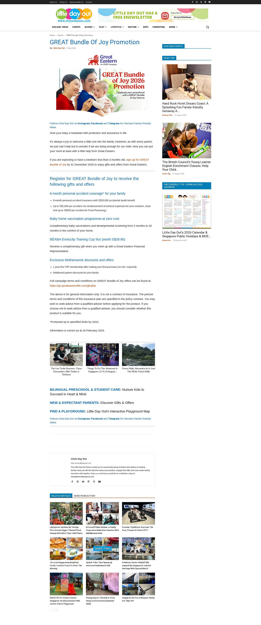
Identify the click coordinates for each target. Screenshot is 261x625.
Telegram (113, 123)
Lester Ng (166, 173)
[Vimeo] (205, 2)
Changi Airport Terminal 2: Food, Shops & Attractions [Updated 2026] (100, 601)
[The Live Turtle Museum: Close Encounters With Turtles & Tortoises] (66, 354)
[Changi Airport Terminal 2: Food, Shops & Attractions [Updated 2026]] (102, 584)
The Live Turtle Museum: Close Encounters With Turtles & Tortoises (66, 371)
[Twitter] (201, 2)
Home (52, 35)
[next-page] (56, 610)
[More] (101, 440)
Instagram (84, 123)
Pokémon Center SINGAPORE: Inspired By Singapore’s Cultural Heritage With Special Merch (136, 565)
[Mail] (84, 482)
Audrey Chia (167, 115)
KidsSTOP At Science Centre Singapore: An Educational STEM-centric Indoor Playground (65, 601)
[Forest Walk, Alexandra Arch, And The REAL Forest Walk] (138, 354)
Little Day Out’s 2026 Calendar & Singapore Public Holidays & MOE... (186, 234)
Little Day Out (59, 48)
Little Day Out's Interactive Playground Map (118, 411)
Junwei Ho (166, 240)
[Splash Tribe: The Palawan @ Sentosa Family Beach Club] (102, 548)
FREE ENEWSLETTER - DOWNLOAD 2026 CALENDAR (183, 185)
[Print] (88, 440)
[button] (207, 27)
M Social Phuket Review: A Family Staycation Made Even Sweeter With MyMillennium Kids (102, 530)
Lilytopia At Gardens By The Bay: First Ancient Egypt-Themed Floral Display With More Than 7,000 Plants (66, 530)
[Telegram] (95, 440)
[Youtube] (209, 2)
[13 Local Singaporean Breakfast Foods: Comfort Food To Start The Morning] (66, 548)
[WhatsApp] (74, 440)
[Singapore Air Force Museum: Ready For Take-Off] (138, 584)
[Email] (81, 440)
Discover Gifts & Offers (117, 403)
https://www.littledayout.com (81, 463)
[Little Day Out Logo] (74, 15)
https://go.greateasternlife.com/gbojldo (73, 285)
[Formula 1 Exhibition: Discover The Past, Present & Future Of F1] (138, 513)
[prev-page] (52, 610)
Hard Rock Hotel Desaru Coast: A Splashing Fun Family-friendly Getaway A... (185, 107)
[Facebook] (192, 2)
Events (60, 35)
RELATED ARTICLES (61, 496)
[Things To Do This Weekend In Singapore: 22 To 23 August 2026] (102, 354)
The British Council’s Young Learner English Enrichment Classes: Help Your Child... (186, 165)
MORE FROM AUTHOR (84, 496)
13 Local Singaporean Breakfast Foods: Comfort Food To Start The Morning (66, 565)
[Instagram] (197, 2)
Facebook (97, 123)
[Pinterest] (67, 440)
